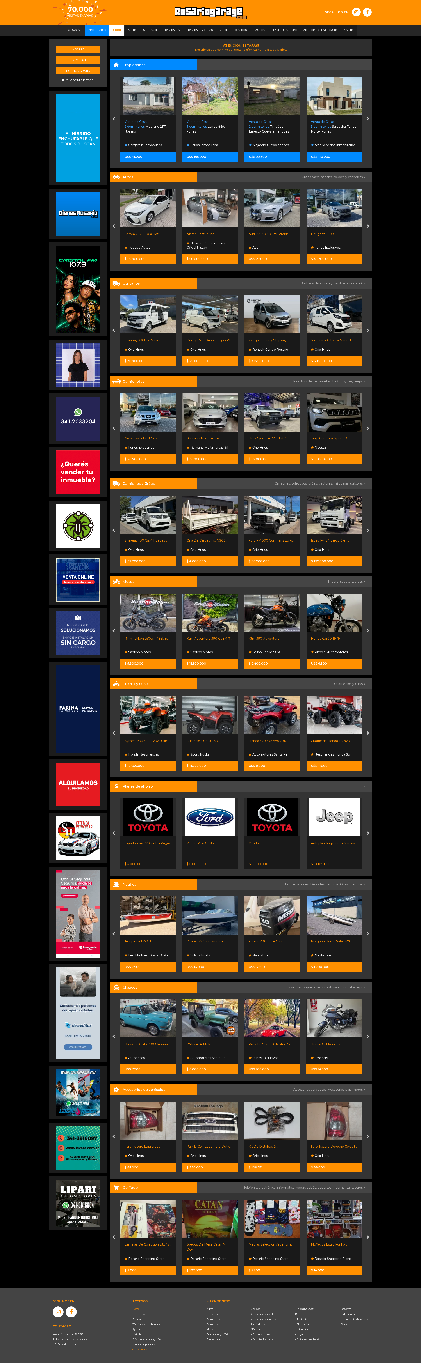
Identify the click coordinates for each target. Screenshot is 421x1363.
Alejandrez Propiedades (145, 145)
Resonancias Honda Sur (270, 754)
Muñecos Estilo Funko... (267, 1244)
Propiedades (258, 1324)
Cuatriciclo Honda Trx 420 (268, 741)
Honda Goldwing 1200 (266, 1044)
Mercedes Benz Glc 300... (330, 438)
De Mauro (322, 350)
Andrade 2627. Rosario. (332, 127)
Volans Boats (137, 955)
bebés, (312, 1188)
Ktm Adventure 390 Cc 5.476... (148, 639)
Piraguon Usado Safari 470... (270, 941)
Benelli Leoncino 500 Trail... (331, 639)
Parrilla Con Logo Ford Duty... (147, 1147)
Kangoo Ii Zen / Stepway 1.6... (209, 340)
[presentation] (113, 119)
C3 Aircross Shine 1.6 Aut (267, 234)
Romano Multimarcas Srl (146, 448)
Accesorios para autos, (310, 1090)
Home (135, 1308)
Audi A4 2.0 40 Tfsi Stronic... (145, 234)
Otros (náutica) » (352, 884)
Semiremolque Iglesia (327, 540)
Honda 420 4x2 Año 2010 (206, 741)
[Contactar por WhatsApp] (78, 213)
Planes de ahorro (216, 1339)
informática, (286, 1188)
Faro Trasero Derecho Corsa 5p (272, 1147)
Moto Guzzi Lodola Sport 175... (334, 1044)
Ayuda (136, 1329)
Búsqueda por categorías (146, 1339)
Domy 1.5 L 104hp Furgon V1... (147, 340)
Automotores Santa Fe (207, 754)
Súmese (137, 1319)
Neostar (258, 448)
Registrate (78, 60)
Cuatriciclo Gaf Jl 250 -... (142, 741)
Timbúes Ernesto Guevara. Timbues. (145, 127)
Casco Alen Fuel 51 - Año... (330, 941)
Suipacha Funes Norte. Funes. (209, 127)
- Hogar (299, 1334)
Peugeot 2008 (198, 234)
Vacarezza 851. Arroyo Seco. (270, 127)
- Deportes (345, 1308)
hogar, (301, 1188)
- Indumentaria (348, 1314)
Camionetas (213, 1319)
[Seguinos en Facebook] (367, 12)
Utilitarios (212, 1314)
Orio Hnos (135, 350)
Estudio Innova (325, 145)
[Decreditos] (78, 1013)
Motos (210, 1329)
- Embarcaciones (260, 1334)
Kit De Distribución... (202, 1147)
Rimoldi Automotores (269, 652)
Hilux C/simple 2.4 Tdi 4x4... (207, 438)
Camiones (212, 1324)
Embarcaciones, (297, 884)
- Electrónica (302, 1324)
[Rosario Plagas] (78, 525)
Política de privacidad (144, 1344)
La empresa (139, 1314)
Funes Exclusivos (202, 248)
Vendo (191, 843)
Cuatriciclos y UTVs (217, 1334)
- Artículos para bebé (307, 1339)
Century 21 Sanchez (267, 145)
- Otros (343, 1324)
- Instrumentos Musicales (353, 1319)
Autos (210, 1308)
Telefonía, (251, 1188)
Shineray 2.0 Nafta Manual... (270, 340)
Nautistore (198, 955)
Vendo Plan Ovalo (138, 843)
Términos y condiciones (146, 1324)
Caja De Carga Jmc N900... (145, 540)
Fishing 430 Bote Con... (204, 941)
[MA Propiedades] (78, 472)
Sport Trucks (137, 754)
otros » (360, 1188)
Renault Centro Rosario (207, 350)
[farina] (78, 708)
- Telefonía (301, 1319)
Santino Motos (139, 652)
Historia (136, 1334)
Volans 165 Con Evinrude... (144, 941)
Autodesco (322, 1058)
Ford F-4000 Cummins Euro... (209, 540)
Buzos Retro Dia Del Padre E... (334, 1244)
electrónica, (268, 1188)
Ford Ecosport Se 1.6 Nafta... (332, 234)
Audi (131, 248)
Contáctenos (139, 1349)
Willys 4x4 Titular (137, 1044)
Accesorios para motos (345, 1090)
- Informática (302, 1329)
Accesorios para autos (263, 1314)
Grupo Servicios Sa (204, 652)
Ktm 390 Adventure (202, 639)
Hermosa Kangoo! (325, 340)
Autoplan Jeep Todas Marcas (270, 843)
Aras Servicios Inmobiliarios (210, 145)
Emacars (321, 550)
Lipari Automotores (329, 248)
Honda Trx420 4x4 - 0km (330, 741)
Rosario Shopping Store (145, 1259)
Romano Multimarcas (141, 438)
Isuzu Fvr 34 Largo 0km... (268, 540)
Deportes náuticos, (325, 884)
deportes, (325, 1188)
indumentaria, (344, 1188)
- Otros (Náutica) (304, 1308)
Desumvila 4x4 (325, 448)
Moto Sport (323, 652)
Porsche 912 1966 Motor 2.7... (208, 1044)
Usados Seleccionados (269, 248)
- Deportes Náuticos (262, 1339)
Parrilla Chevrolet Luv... (328, 1147)
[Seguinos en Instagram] (356, 12)
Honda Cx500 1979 (263, 639)
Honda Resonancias (329, 754)
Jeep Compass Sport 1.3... (268, 438)
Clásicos (255, 1308)
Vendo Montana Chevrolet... (332, 843)
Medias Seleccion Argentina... (209, 1244)
